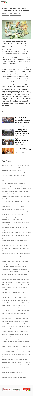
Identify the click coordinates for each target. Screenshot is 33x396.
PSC (3, 318)
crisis (21, 201)
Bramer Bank (5, 188)
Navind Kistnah (15, 295)
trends (9, 362)
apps (15, 175)
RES (8, 323)
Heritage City (20, 240)
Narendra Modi (16, 292)
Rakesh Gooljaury (9, 321)
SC (18, 331)
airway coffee (5, 170)
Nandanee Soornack (7, 292)
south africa (9, 346)
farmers (19, 224)
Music (16, 289)
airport (24, 168)
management (15, 269)
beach (25, 180)
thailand (24, 356)
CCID (20, 191)
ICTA (6, 248)
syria (29, 351)
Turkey (19, 362)
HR (11, 245)
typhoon (26, 362)
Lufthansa (11, 266)
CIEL (20, 193)
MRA (24, 287)
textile (20, 356)
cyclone (8, 206)
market (11, 271)
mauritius (12, 16)
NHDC (20, 297)
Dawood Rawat (17, 206)
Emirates (10, 219)
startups (28, 346)
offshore (28, 300)
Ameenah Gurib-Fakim (7, 172)
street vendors (22, 349)
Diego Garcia (16, 209)
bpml (24, 186)
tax (14, 354)
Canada (29, 188)
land (17, 261)
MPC (17, 287)
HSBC (18, 245)
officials (23, 300)
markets (22, 271)
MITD (3, 284)
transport (4, 362)
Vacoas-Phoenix (5, 372)
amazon (19, 170)
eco (22, 214)
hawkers (4, 240)
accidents (7, 165)
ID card (10, 248)
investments (11, 256)
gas (16, 235)
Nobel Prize (4, 300)
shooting (19, 336)
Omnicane (15, 302)
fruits (20, 232)
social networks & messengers (16, 344)
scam (21, 331)
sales (27, 328)
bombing (20, 186)
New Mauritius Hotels (13, 297)
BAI (3, 180)
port (28, 310)
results (21, 323)
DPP (13, 211)
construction (23, 196)
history (25, 240)
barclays (21, 180)
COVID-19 (4, 201)
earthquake (14, 214)
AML (14, 172)
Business (23, 188)
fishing (26, 227)
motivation (27, 284)
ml (6, 284)
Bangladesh (7, 180)
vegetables (19, 372)
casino (16, 191)
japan (17, 258)
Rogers (23, 326)
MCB (19, 274)
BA (23, 178)
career (6, 191)
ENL (22, 219)
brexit (14, 188)
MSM (3, 289)
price (3, 316)
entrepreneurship (6, 222)
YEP (18, 379)
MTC (9, 289)
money (13, 284)
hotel (20, 243)
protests (23, 316)
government (5, 16)
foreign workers (6, 232)
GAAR (3, 235)
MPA (14, 287)
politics (24, 310)
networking (4, 297)
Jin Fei (20, 258)
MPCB (20, 287)
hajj (28, 237)
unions (16, 364)
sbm (15, 331)
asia (21, 175)
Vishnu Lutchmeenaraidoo (20, 374)
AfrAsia (19, 165)
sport (20, 346)
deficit (26, 206)
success (8, 351)
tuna (13, 362)
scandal (26, 331)
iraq (28, 256)
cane (3, 191)
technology (5, 356)
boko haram (5, 186)
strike (27, 349)
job (24, 258)
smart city (4, 341)
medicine (19, 277)
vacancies (8, 367)
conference (4, 196)
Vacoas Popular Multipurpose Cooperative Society (13, 369)
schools (22, 334)
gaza (19, 235)
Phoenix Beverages (12, 307)
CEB (27, 191)
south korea (15, 346)
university (21, 364)
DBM (22, 206)
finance (12, 227)
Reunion (26, 323)
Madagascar (18, 266)
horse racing (10, 243)
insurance (11, 253)
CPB (9, 201)
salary (23, 328)
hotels (3, 245)
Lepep (9, 264)
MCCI (22, 274)
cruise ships (26, 201)
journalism (4, 261)
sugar (12, 351)
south (3, 346)
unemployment (10, 364)
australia (11, 178)
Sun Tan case (18, 351)
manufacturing (5, 271)
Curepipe (17, 204)
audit (24, 175)
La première (11, 67)
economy (4, 217)
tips (12, 359)
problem (12, 316)
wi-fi (21, 377)
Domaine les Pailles (6, 211)
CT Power (7, 204)
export (7, 224)
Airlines (20, 168)
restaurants (12, 323)
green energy (19, 237)
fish (23, 227)
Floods (13, 230)
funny (29, 232)
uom (26, 364)
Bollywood (11, 186)
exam (23, 222)
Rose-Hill (28, 326)
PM (6, 310)
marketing (16, 271)
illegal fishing (16, 248)
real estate (21, 321)
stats (9, 349)
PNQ (16, 310)
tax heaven (18, 354)
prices (7, 316)
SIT (22, 339)
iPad (18, 256)
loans (13, 264)
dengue (4, 209)
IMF (21, 248)
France (12, 232)
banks (16, 180)
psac (27, 316)
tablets (6, 354)
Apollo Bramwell (25, 173)
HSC (21, 245)
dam (12, 206)
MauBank (27, 271)
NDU (27, 295)
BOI (25, 183)
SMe (16, 341)
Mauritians (4, 274)
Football (21, 230)
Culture (12, 204)
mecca (25, 274)
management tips (23, 269)
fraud (16, 232)
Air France (7, 167)
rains (3, 321)
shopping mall (5, 339)
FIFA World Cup (5, 227)
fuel (26, 232)
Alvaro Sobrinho (12, 170)
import (24, 248)
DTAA (27, 211)
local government (19, 264)
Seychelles (9, 336)
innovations (5, 253)
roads (3, 326)
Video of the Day (6, 374)
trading (20, 359)
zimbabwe (22, 379)
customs (28, 204)
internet (16, 253)
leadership (4, 264)
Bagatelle (27, 178)
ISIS (6, 258)
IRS (3, 258)
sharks (14, 336)
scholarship (5, 334)
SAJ (15, 328)
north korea (11, 300)
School (17, 334)
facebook (12, 224)
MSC (27, 287)
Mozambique (9, 287)
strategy (16, 349)
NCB (21, 295)
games (13, 235)
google (28, 235)
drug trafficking (18, 211)
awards (20, 178)
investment (4, 256)
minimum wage (25, 282)
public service (18, 318)
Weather (10, 377)
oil (2, 302)
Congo (17, 196)
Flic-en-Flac (8, 230)
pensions (23, 305)
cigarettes (24, 193)
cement (4, 193)
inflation (17, 250)
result (17, 323)
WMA (24, 377)
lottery (3, 266)
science (26, 334)
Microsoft (26, 279)
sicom (13, 339)
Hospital (16, 243)
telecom (10, 356)
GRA (11, 237)
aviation (15, 178)
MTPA (12, 289)
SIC (10, 339)
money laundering (20, 284)
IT (11, 258)
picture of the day (22, 308)
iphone (21, 256)
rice (29, 323)
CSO (3, 204)
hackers (25, 237)
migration (10, 282)
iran (25, 256)
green (14, 237)
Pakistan (27, 302)
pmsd (12, 310)
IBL (24, 245)
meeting (4, 279)
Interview (21, 253)
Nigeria (24, 297)
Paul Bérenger (16, 305)
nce (24, 295)
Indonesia (12, 250)
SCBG (18, 16)
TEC (29, 354)
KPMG (13, 261)
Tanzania (11, 354)
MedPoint (25, 277)
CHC (13, 193)
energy (18, 219)
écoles (25, 214)
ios (15, 256)
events (19, 222)
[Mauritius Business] (4, 2)
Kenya (9, 261)
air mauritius (14, 168)
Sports (24, 346)
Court (16, 198)
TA (2, 354)
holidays (4, 243)
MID (3, 282)
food (17, 230)
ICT (3, 248)
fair (16, 224)
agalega (27, 165)
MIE (6, 282)
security (4, 336)
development (10, 209)
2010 (3, 165)
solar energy (26, 344)
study (3, 351)
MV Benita (20, 289)
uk (29, 362)
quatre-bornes (25, 318)
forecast (26, 230)
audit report (5, 178)
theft (28, 356)
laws (23, 261)
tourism (16, 359)
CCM (24, 191)
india (28, 248)
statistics (4, 349)
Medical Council (5, 277)
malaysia (24, 266)
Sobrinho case (26, 341)
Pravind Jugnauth (21, 313)
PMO (9, 310)
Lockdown (27, 264)
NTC (15, 300)
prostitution (17, 316)
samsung (4, 331)
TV (22, 362)
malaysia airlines (6, 269)
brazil (11, 188)
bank (13, 180)
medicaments (13, 277)
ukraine (4, 364)
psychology (8, 318)
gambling (8, 235)
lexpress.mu (9, 108)
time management (6, 359)
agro (3, 168)
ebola (19, 214)
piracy (28, 307)
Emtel (14, 219)
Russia (11, 328)
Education (10, 217)
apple (3, 175)
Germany (23, 235)
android (18, 172)
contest (28, 196)
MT (6, 290)
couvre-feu (25, 198)
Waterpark (4, 377)
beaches (4, 183)
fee (22, 224)
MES (11, 279)
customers (22, 204)
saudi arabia (10, 331)
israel (9, 258)
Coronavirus (5, 199)
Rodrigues (18, 326)
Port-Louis (10, 313)
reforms (26, 321)
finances (17, 227)
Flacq (3, 230)
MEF (8, 279)
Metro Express (16, 279)
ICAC (27, 245)
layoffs (26, 261)
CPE (12, 201)
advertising (13, 165)
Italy (14, 258)
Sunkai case (24, 351)
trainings (25, 359)
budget (18, 188)
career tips (11, 191)
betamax (21, 183)
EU (12, 222)
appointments (9, 175)
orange (19, 302)
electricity (4, 219)
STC (12, 349)
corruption (11, 199)
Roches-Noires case (10, 326)
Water (28, 374)
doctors (22, 209)
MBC (15, 274)
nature (22, 292)
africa (23, 165)
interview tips (27, 253)
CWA (3, 206)
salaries (19, 328)
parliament (9, 305)
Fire (20, 227)
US (28, 364)
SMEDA (20, 341)
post (15, 313)
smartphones (11, 341)
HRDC (14, 245)
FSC (23, 232)
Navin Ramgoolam (6, 295)
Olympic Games (8, 302)
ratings (16, 321)
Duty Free (8, 214)
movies (4, 287)
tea (26, 354)
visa (12, 374)
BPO (27, 186)
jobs (27, 258)
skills (25, 339)
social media (5, 344)
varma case (12, 372)
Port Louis (4, 313)
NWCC (19, 300)
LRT (7, 266)
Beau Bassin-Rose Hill (12, 183)
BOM (15, 186)
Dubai (3, 214)
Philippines (4, 307)
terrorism (15, 356)
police (19, 310)
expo (3, 224)
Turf (15, 362)
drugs (24, 211)
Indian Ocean (5, 251)
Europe (15, 222)
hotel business (26, 243)
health (8, 240)
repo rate (4, 323)
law (20, 261)
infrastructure (23, 250)
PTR (13, 318)
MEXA (22, 279)
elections (20, 217)
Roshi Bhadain (5, 328)
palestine (4, 305)
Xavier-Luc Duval (12, 379)
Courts (20, 199)
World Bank (4, 379)
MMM (9, 284)
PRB (28, 313)
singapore (18, 339)
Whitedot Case (16, 377)
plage (3, 310)
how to (7, 245)
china (16, 193)
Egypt (15, 217)
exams (27, 222)
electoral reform (26, 217)
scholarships (11, 334)
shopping (24, 336)
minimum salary (17, 282)
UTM (3, 367)
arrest (18, 175)
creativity (17, 201)
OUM (23, 302)
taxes (23, 354)
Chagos (9, 193)
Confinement (11, 196)
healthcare (13, 240)
